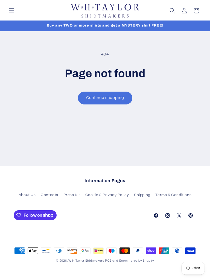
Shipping (142, 195)
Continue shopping (105, 98)
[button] (11, 11)
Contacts (49, 195)
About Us (27, 195)
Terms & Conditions (173, 195)
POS (108, 260)
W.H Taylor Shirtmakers (86, 260)
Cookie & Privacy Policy (107, 195)
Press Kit (71, 195)
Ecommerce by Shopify (136, 260)
